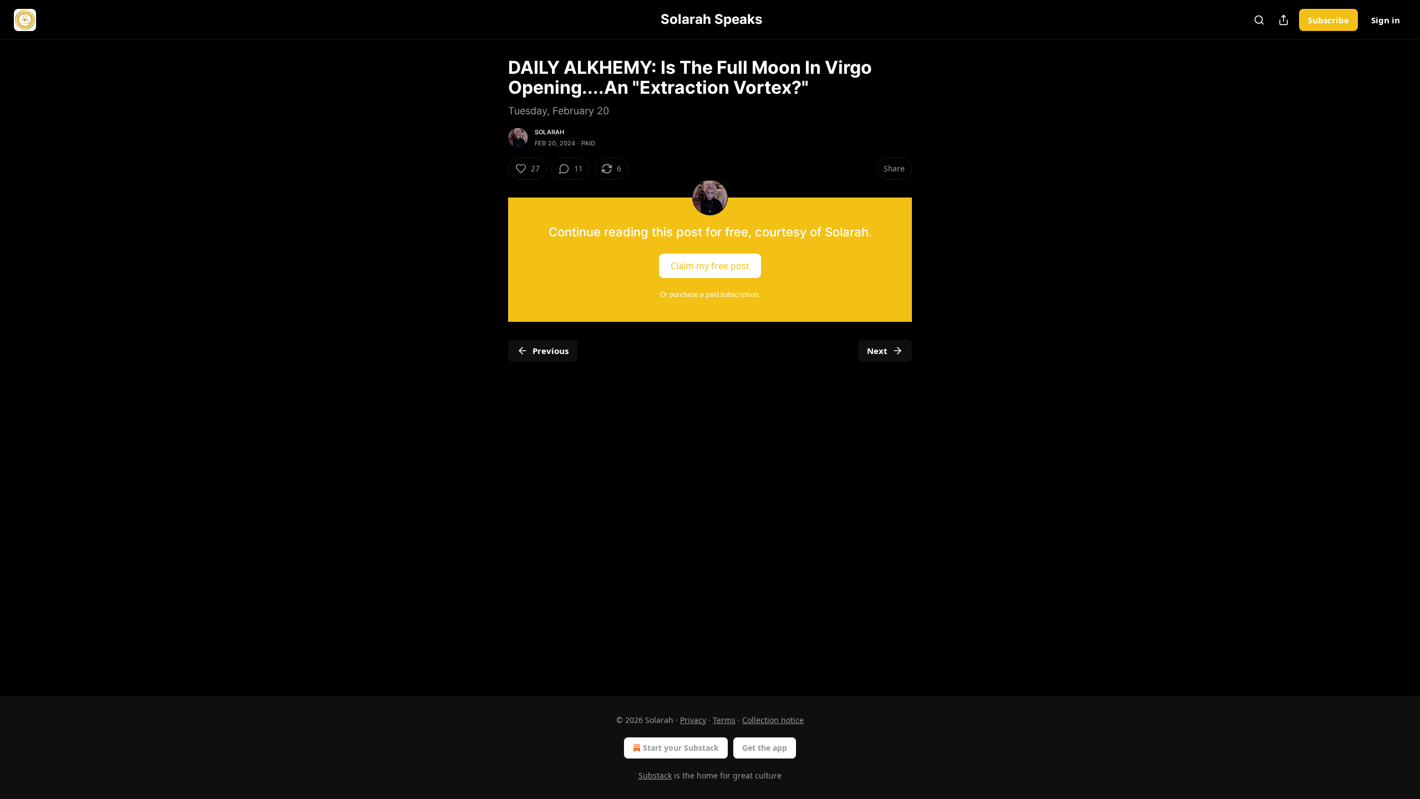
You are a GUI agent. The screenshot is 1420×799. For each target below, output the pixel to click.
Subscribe (1328, 20)
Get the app (764, 747)
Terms (724, 720)
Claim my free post (710, 266)
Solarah (549, 132)
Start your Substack (681, 747)
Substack (655, 775)
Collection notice (773, 720)
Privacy (693, 720)
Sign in (1385, 20)
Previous (550, 350)
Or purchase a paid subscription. (710, 294)
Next (877, 350)
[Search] (1259, 20)
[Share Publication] (1283, 20)
